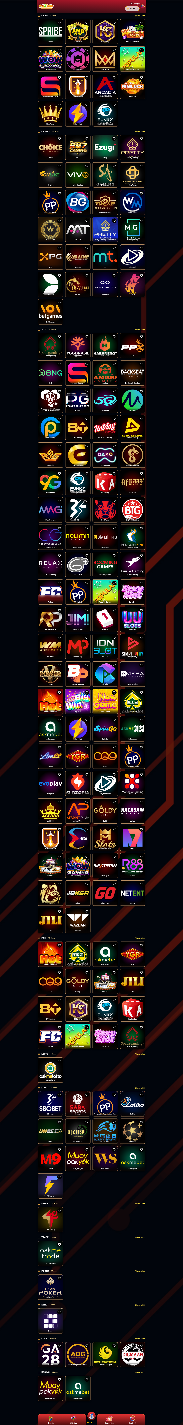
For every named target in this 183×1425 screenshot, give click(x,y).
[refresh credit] (137, 9)
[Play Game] (91, 1416)
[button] (140, 15)
